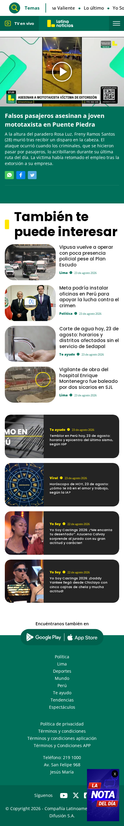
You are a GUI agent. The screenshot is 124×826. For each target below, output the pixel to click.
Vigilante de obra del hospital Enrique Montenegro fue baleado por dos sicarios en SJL (88, 378)
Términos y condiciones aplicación (62, 738)
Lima (63, 272)
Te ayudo (67, 354)
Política (66, 313)
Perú (62, 685)
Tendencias (62, 700)
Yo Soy (55, 523)
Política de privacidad (62, 724)
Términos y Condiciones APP (62, 745)
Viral (54, 477)
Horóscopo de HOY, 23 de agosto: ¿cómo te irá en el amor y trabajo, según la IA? (79, 488)
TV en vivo (24, 23)
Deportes (62, 671)
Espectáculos (62, 707)
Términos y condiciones (62, 731)
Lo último (92, 8)
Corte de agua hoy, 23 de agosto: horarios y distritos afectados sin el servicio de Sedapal (89, 337)
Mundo (62, 678)
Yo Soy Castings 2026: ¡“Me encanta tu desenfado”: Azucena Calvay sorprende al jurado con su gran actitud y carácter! (81, 536)
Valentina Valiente (54, 8)
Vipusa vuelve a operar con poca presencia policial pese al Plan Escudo (86, 256)
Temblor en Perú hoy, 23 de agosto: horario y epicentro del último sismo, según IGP (81, 440)
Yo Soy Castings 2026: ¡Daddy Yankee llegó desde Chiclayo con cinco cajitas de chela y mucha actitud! (78, 584)
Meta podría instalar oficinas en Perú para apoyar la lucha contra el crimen (89, 296)
